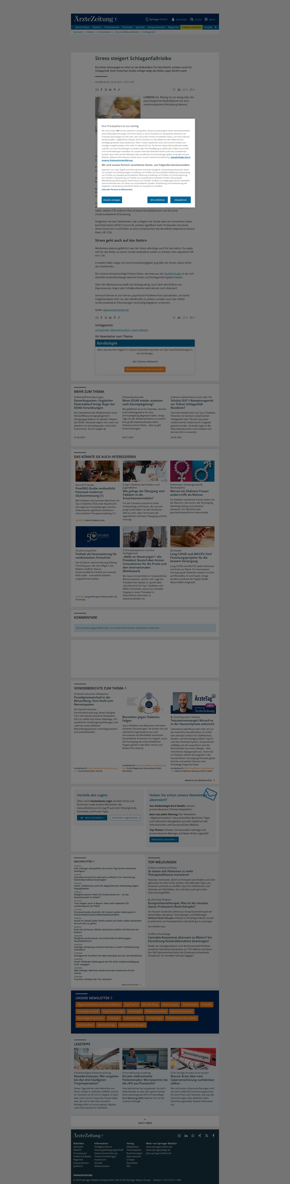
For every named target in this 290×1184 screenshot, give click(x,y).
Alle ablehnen (158, 200)
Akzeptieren (180, 200)
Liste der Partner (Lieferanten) (117, 189)
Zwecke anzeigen (111, 200)
